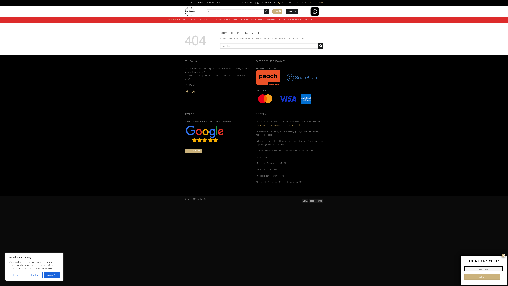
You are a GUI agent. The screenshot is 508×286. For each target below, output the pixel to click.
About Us (200, 3)
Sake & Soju (287, 20)
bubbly (185, 20)
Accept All (51, 275)
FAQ (192, 3)
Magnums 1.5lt (296, 20)
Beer (199, 20)
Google (309, 3)
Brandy (243, 20)
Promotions (172, 20)
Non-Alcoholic (259, 20)
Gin (212, 20)
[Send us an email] (322, 3)
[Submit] (266, 11)
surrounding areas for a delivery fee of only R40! (278, 125)
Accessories (271, 20)
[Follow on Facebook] (317, 3)
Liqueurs (249, 20)
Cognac (235, 20)
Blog (218, 3)
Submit (482, 277)
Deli (279, 20)
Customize (17, 275)
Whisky (206, 20)
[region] (34, 267)
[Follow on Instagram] (319, 3)
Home (186, 3)
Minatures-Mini (307, 20)
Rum (230, 20)
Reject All (35, 275)
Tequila (218, 20)
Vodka (226, 20)
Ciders (193, 20)
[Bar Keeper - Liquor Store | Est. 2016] (194, 11)
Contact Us (210, 3)
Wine (178, 20)
